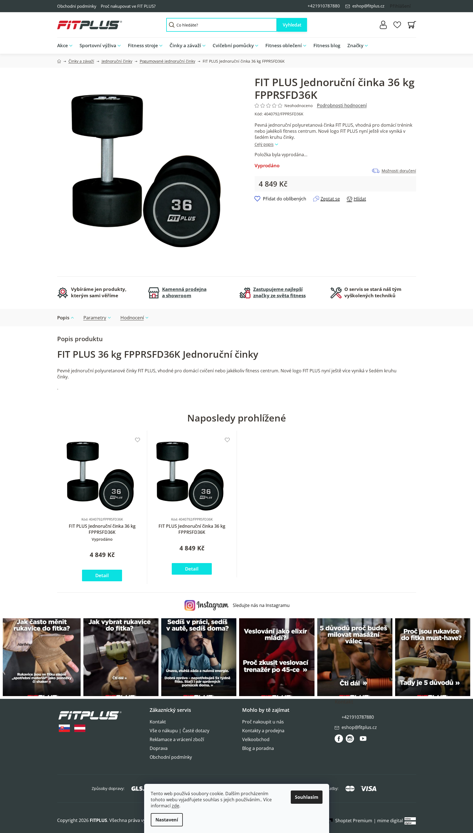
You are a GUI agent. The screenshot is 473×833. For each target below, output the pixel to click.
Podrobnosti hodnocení (342, 105)
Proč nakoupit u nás (263, 722)
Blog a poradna (258, 748)
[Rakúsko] (79, 728)
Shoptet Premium (353, 821)
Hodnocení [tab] (132, 317)
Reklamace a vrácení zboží (177, 739)
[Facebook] (339, 738)
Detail (102, 575)
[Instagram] (350, 738)
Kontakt (158, 722)
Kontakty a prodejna (263, 731)
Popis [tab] (63, 317)
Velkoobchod (255, 739)
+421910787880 (324, 6)
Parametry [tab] (94, 317)
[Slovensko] (64, 728)
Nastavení (166, 820)
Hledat (292, 25)
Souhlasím (306, 797)
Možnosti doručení (399, 170)
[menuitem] (66, 46)
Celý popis (264, 144)
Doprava (159, 748)
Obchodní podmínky (76, 6)
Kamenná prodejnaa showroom (184, 292)
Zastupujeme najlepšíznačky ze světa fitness (279, 292)
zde (175, 806)
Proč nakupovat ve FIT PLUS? (128, 6)
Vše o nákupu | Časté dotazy (179, 731)
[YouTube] (363, 740)
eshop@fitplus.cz (368, 6)
